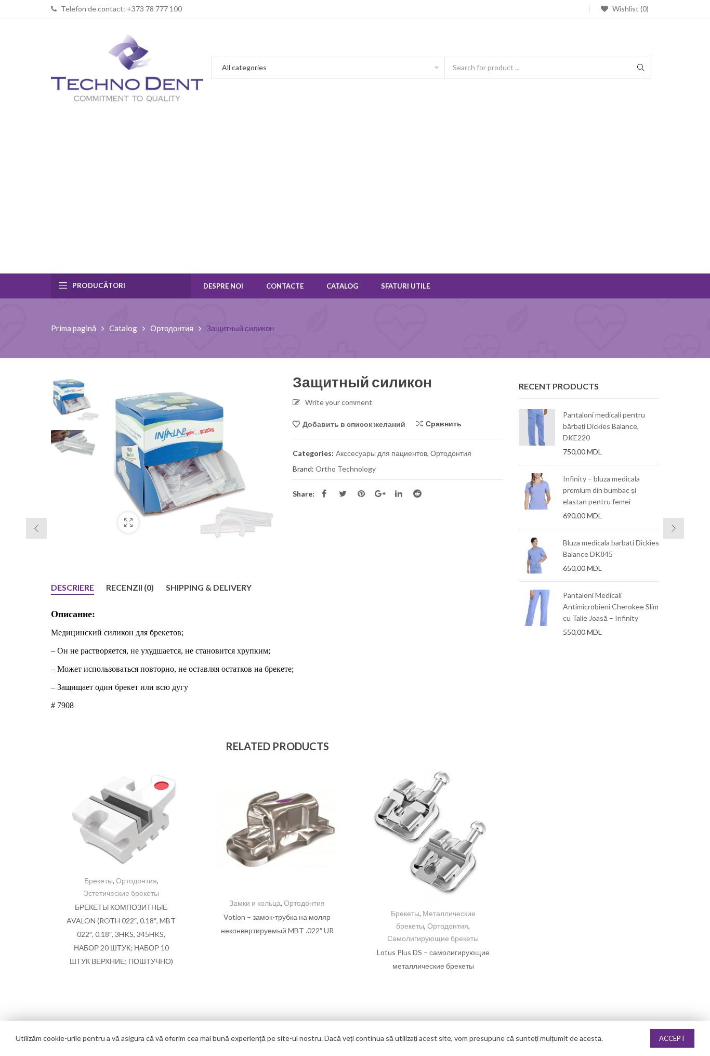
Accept (672, 1038)
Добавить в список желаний (354, 424)
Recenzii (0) (130, 587)
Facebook (324, 493)
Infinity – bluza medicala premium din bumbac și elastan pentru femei (601, 490)
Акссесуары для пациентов (381, 453)
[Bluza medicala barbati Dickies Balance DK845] (537, 555)
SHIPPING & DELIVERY (209, 587)
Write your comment (338, 402)
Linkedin (398, 493)
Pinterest (361, 493)
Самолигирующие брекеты (433, 938)
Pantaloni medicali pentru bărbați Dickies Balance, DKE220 (604, 426)
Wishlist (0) (630, 8)
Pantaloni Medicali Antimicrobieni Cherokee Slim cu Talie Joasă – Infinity (611, 606)
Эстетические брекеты (121, 893)
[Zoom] (128, 522)
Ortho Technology (345, 468)
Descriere (72, 587)
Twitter (342, 493)
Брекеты (98, 880)
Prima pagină (73, 328)
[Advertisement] (355, 195)
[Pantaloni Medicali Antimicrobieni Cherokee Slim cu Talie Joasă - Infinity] (537, 613)
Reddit (417, 493)
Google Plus (380, 493)
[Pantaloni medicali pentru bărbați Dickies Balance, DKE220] (537, 433)
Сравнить (444, 423)
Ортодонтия (171, 328)
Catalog (123, 328)
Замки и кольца (255, 902)
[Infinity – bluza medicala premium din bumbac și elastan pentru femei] (537, 497)
